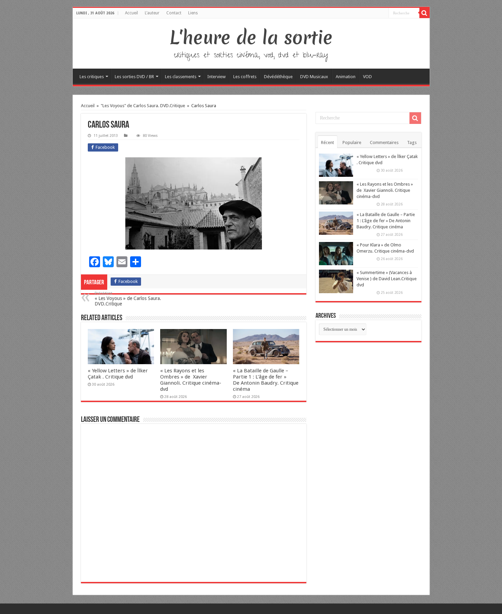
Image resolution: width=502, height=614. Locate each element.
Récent (327, 142)
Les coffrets (244, 76)
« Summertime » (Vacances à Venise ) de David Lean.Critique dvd (387, 278)
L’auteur (152, 13)
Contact (173, 13)
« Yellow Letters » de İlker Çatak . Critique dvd (118, 374)
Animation (345, 76)
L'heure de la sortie (251, 37)
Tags (412, 142)
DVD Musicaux (314, 76)
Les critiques (92, 76)
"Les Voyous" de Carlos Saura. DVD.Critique (143, 105)
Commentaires (384, 142)
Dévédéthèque (278, 76)
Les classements (180, 76)
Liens (193, 13)
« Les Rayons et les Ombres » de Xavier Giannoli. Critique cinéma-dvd (190, 380)
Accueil (131, 13)
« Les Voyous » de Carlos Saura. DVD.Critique (128, 298)
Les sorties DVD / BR (134, 76)
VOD (367, 76)
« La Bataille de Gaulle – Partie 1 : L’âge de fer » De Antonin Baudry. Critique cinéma (265, 380)
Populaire (352, 142)
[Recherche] (424, 13)
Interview (216, 76)
